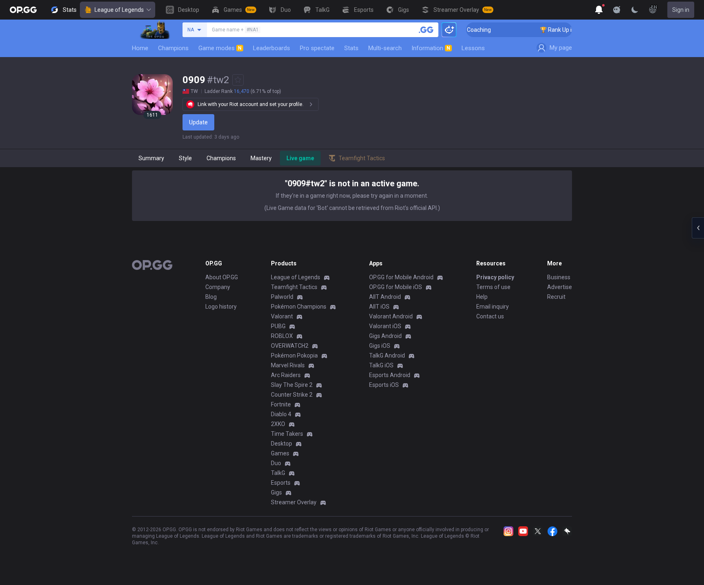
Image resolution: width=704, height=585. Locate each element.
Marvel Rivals (288, 365)
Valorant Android (391, 316)
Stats (351, 48)
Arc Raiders (286, 375)
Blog (211, 297)
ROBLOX (282, 336)
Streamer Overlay (294, 502)
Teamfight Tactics (294, 287)
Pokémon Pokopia (294, 355)
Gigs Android (385, 336)
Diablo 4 (281, 414)
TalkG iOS (381, 365)
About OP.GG (221, 277)
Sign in (680, 10)
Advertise (559, 287)
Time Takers (287, 433)
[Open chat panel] (698, 227)
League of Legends (119, 10)
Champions (173, 48)
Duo (276, 463)
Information (430, 48)
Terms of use (493, 287)
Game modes (220, 48)
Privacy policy (495, 277)
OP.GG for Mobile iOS (395, 287)
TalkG (278, 473)
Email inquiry (492, 306)
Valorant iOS (385, 326)
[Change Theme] (635, 10)
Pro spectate (317, 48)
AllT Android (385, 297)
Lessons (473, 48)
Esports (280, 482)
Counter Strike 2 (291, 394)
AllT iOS (379, 306)
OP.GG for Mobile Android (401, 277)
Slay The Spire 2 (291, 385)
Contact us (490, 316)
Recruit (556, 297)
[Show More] (599, 10)
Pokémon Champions (298, 306)
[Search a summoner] (426, 29)
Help (482, 297)
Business (558, 277)
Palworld (282, 297)
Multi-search (385, 48)
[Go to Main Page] (23, 10)
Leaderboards (271, 48)
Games (280, 453)
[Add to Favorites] (238, 80)
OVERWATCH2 (289, 345)
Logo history (221, 306)
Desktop (281, 443)
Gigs (276, 492)
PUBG (278, 326)
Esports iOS (384, 385)
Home (140, 48)
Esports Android (389, 375)
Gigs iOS (379, 345)
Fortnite (281, 404)
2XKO (278, 424)
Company (217, 287)
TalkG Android (387, 355)
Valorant (282, 316)
